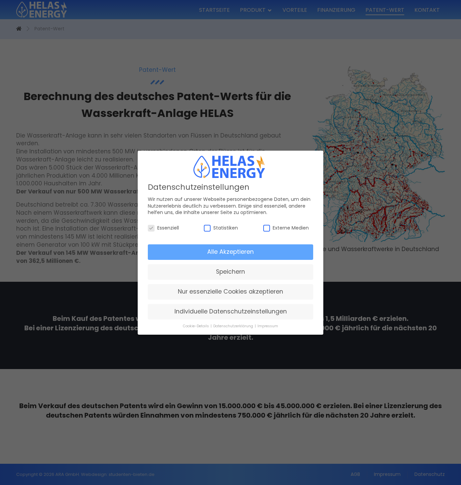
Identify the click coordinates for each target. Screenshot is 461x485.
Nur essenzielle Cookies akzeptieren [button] (230, 291)
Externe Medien (291, 228)
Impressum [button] (267, 325)
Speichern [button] (230, 272)
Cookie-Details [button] (196, 325)
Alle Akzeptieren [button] (230, 252)
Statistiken (225, 228)
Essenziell (168, 228)
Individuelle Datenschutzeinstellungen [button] (230, 311)
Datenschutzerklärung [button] (233, 325)
